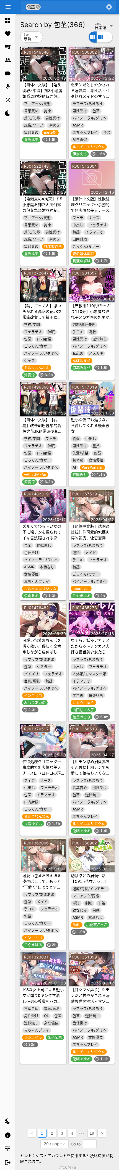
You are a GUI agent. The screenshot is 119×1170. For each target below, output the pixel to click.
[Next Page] (101, 1133)
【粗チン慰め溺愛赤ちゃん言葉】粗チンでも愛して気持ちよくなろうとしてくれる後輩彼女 (90, 773)
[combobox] (73, 7)
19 (92, 1133)
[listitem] (7, 20)
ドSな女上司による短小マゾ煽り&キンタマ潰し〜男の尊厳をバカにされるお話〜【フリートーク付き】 (43, 1001)
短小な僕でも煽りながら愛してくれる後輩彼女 (90, 425)
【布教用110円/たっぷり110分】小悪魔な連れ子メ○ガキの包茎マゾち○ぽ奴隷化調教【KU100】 (91, 317)
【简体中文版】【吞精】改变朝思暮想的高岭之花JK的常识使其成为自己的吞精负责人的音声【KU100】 (42, 431)
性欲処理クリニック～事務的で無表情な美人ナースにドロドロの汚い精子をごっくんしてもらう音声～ (41, 773)
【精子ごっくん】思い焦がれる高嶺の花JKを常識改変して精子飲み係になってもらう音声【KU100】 (42, 317)
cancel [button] (37, 6)
